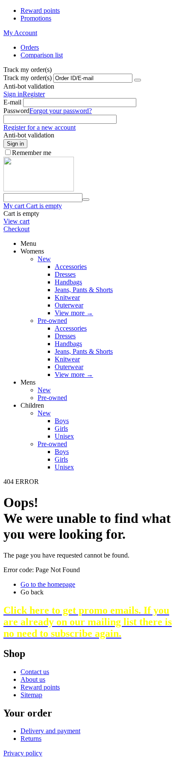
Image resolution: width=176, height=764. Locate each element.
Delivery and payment (50, 730)
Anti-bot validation (28, 86)
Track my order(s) (27, 77)
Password (16, 110)
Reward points (40, 10)
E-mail (12, 102)
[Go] (137, 80)
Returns (31, 738)
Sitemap (31, 694)
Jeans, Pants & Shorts (84, 289)
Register (34, 94)
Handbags (68, 282)
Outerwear (69, 305)
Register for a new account (39, 127)
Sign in (13, 94)
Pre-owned (52, 320)
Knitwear (67, 297)
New (44, 259)
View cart (16, 221)
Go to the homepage (48, 584)
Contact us (35, 671)
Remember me (31, 152)
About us (33, 679)
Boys (62, 420)
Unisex (64, 436)
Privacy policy (22, 753)
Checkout (16, 229)
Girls (61, 428)
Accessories (71, 266)
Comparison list (42, 55)
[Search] (85, 199)
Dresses (65, 274)
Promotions (36, 18)
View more (74, 312)
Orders (30, 47)
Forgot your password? (60, 110)
